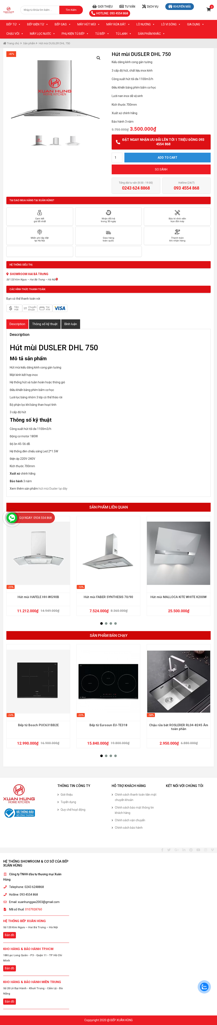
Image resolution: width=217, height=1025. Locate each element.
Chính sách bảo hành (129, 827)
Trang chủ (12, 43)
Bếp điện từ (35, 24)
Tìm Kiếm (71, 9)
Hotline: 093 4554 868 (112, 13)
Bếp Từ (11, 24)
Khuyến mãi (182, 6)
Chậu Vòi (12, 33)
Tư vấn (130, 6)
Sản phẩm (29, 43)
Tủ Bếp (100, 33)
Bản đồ (9, 935)
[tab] (17, 324)
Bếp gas (61, 24)
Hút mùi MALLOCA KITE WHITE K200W (178, 597)
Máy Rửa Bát (116, 24)
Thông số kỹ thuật (44, 324)
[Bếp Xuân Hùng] (8, 10)
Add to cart (167, 157)
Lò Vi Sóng (169, 24)
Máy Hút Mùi (86, 24)
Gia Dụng (193, 24)
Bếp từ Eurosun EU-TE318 (108, 725)
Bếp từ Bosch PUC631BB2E (38, 725)
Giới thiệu (105, 6)
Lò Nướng (143, 24)
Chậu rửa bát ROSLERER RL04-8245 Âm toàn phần (178, 727)
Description (17, 324)
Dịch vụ (152, 6)
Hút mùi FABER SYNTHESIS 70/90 (108, 597)
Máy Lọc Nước (40, 33)
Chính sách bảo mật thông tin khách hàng (134, 810)
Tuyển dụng (68, 802)
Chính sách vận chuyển (130, 820)
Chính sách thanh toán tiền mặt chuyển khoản (135, 797)
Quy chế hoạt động (73, 809)
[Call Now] (12, 517)
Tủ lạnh (121, 33)
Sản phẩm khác (149, 33)
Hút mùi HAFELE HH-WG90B (38, 597)
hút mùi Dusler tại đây (53, 488)
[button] (101, 623)
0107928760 (33, 909)
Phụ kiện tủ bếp (73, 33)
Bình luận (70, 324)
